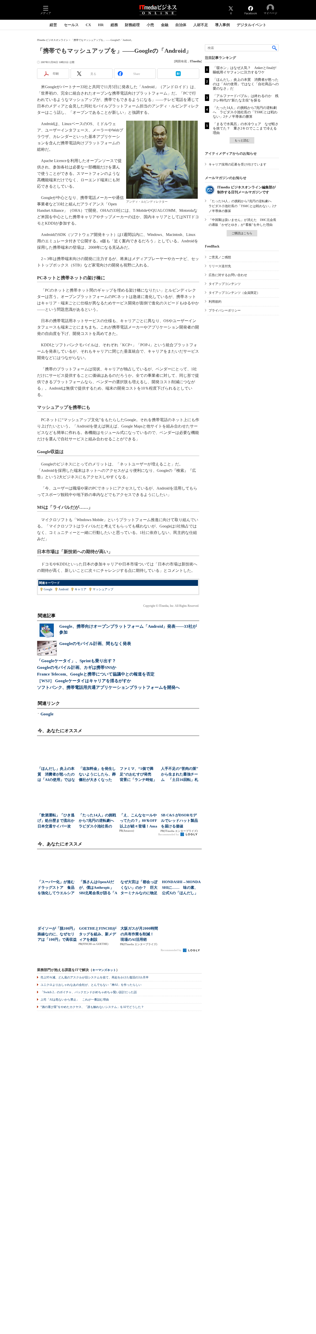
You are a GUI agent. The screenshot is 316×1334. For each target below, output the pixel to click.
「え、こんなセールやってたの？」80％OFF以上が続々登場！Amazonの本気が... (138, 821)
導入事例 (222, 25)
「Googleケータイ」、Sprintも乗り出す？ (76, 661)
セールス (71, 25)
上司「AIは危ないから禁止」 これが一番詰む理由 (74, 999)
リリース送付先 (220, 266)
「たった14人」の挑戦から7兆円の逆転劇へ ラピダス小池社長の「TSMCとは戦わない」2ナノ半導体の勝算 (245, 112)
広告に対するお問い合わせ (228, 275)
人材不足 (200, 25)
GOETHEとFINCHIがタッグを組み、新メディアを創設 (97, 933)
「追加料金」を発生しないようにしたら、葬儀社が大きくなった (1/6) (97, 775)
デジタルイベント (251, 25)
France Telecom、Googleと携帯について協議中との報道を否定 (96, 674)
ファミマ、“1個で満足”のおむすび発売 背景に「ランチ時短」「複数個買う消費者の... (138, 775)
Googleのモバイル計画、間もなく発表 (95, 643)
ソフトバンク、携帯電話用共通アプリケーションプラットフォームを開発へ (108, 687)
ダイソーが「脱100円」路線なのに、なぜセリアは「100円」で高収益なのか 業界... (57, 934)
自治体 (180, 25)
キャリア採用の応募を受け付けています (237, 164)
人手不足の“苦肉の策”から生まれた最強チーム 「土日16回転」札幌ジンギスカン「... (179, 775)
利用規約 (215, 301)
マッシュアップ (103, 589)
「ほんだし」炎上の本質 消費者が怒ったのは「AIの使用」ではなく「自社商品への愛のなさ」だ (246, 84)
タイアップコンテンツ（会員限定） (234, 293)
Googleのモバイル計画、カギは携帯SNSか (76, 667)
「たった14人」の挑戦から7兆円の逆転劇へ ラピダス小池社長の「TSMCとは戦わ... (98, 821)
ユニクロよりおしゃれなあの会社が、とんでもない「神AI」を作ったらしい (90, 985)
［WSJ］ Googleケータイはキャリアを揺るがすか (84, 680)
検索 (274, 47)
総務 (114, 25)
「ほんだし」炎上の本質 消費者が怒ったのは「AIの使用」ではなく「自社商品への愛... (56, 775)
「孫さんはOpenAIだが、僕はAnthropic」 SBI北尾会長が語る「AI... (98, 888)
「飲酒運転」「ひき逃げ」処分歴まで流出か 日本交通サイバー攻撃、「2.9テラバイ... (57, 821)
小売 (150, 25)
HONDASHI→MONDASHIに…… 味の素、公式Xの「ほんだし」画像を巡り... (181, 888)
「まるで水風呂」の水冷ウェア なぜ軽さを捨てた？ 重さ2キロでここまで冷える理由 (245, 128)
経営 (53, 25)
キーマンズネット (104, 970)
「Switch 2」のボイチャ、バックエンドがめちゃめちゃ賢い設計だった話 (88, 992)
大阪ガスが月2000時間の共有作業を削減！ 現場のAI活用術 (139, 933)
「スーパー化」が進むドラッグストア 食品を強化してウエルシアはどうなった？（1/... (56, 888)
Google (48, 589)
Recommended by (169, 834)
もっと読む (242, 140)
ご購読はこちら (242, 233)
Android (63, 589)
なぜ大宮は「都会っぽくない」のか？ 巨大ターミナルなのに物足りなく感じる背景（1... (139, 888)
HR (101, 25)
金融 (164, 25)
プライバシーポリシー (225, 310)
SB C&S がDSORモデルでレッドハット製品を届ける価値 (179, 820)
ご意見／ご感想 (220, 257)
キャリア (80, 589)
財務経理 (132, 25)
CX (88, 25)
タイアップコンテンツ (225, 284)
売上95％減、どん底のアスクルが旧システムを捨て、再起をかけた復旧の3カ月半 (94, 977)
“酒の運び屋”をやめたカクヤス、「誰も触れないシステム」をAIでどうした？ (92, 1007)
